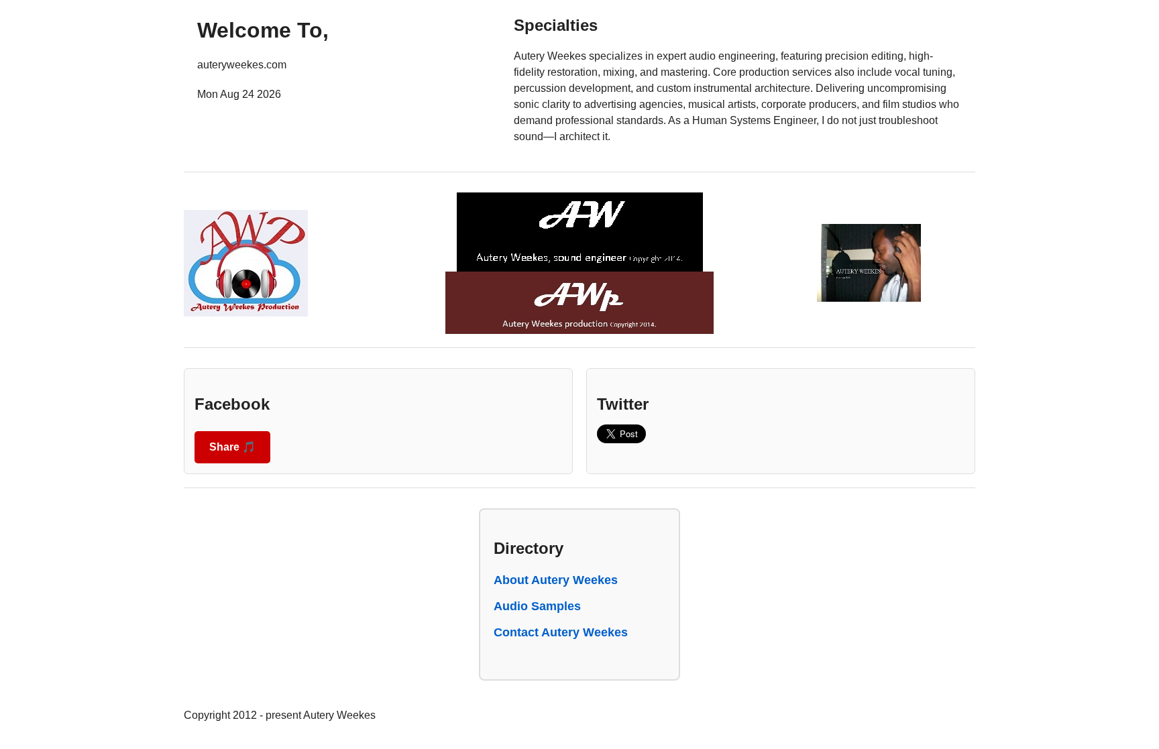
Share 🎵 (232, 447)
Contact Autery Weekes (561, 632)
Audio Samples (537, 606)
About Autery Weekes (556, 580)
